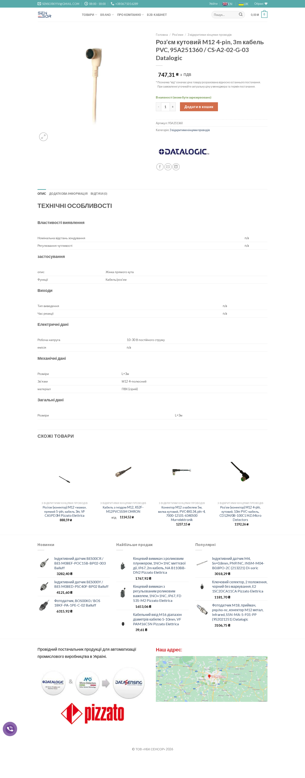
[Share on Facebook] (160, 167)
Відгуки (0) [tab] (99, 193)
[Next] (267, 489)
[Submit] (240, 15)
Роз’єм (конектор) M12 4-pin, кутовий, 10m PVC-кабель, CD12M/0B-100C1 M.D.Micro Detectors (240, 513)
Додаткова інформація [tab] (68, 193)
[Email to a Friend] (168, 167)
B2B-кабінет (157, 15)
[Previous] (37, 489)
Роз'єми (177, 34)
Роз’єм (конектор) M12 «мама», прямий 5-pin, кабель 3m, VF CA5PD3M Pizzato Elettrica (64, 511)
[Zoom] (43, 136)
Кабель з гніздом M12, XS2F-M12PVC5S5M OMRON (123, 509)
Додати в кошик (198, 107)
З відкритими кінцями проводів (210, 34)
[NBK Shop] (56, 15)
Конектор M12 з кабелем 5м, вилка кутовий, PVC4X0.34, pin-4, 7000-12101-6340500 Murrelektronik (181, 513)
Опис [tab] (42, 193)
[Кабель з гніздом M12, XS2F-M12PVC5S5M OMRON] (123, 472)
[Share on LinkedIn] (176, 167)
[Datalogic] (184, 151)
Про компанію (129, 15)
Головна (162, 34)
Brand (105, 15)
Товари (88, 15)
